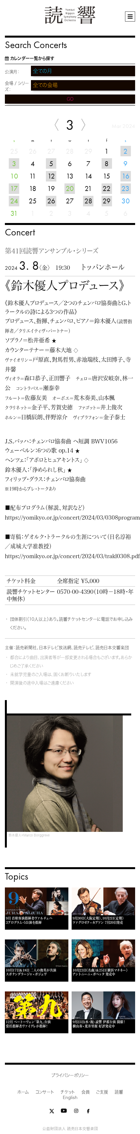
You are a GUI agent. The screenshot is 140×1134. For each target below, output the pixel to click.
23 (125, 188)
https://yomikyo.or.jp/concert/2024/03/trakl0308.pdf (72, 556)
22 (107, 188)
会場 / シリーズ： (17, 86)
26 (51, 201)
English (70, 1097)
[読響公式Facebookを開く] (88, 1112)
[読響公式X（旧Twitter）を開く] (51, 1112)
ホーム (23, 1092)
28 (88, 201)
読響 (119, 1092)
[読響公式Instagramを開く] (76, 1112)
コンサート (44, 1092)
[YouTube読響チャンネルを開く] (64, 1112)
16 (126, 176)
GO (70, 99)
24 (14, 201)
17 (14, 188)
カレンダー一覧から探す (32, 58)
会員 (85, 1092)
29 (107, 201)
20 (70, 188)
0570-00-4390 (75, 591)
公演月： (12, 72)
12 (51, 176)
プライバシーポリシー (70, 1075)
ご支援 (102, 1092)
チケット (68, 1092)
